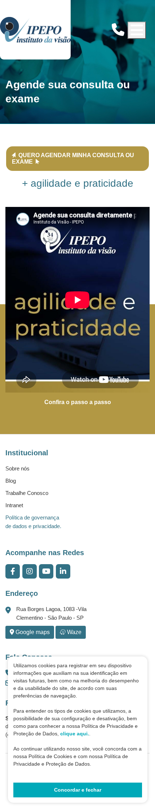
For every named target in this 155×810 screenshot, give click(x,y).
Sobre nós (17, 468)
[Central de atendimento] (118, 30)
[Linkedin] (63, 571)
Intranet (14, 505)
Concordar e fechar (77, 790)
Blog (10, 481)
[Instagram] (29, 571)
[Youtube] (46, 571)
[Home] (35, 29)
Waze (73, 632)
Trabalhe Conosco (26, 493)
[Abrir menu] (137, 30)
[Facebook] (12, 571)
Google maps (32, 632)
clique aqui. (74, 733)
